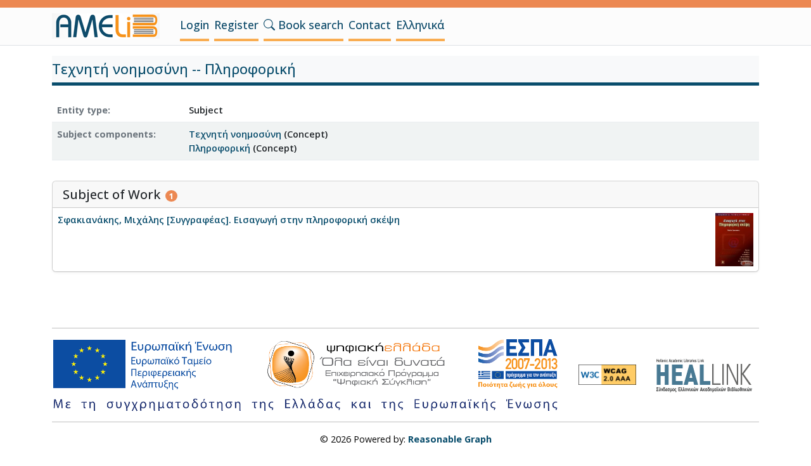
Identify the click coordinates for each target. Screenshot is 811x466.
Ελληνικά (420, 24)
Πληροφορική (219, 148)
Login (194, 24)
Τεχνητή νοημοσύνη (235, 134)
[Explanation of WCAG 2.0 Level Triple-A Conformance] (607, 375)
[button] (269, 24)
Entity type (82, 110)
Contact (369, 24)
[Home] (111, 26)
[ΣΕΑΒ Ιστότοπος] (707, 374)
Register (236, 24)
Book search (309, 24)
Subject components (105, 134)
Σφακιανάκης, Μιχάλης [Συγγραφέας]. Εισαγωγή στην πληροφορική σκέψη (229, 220)
